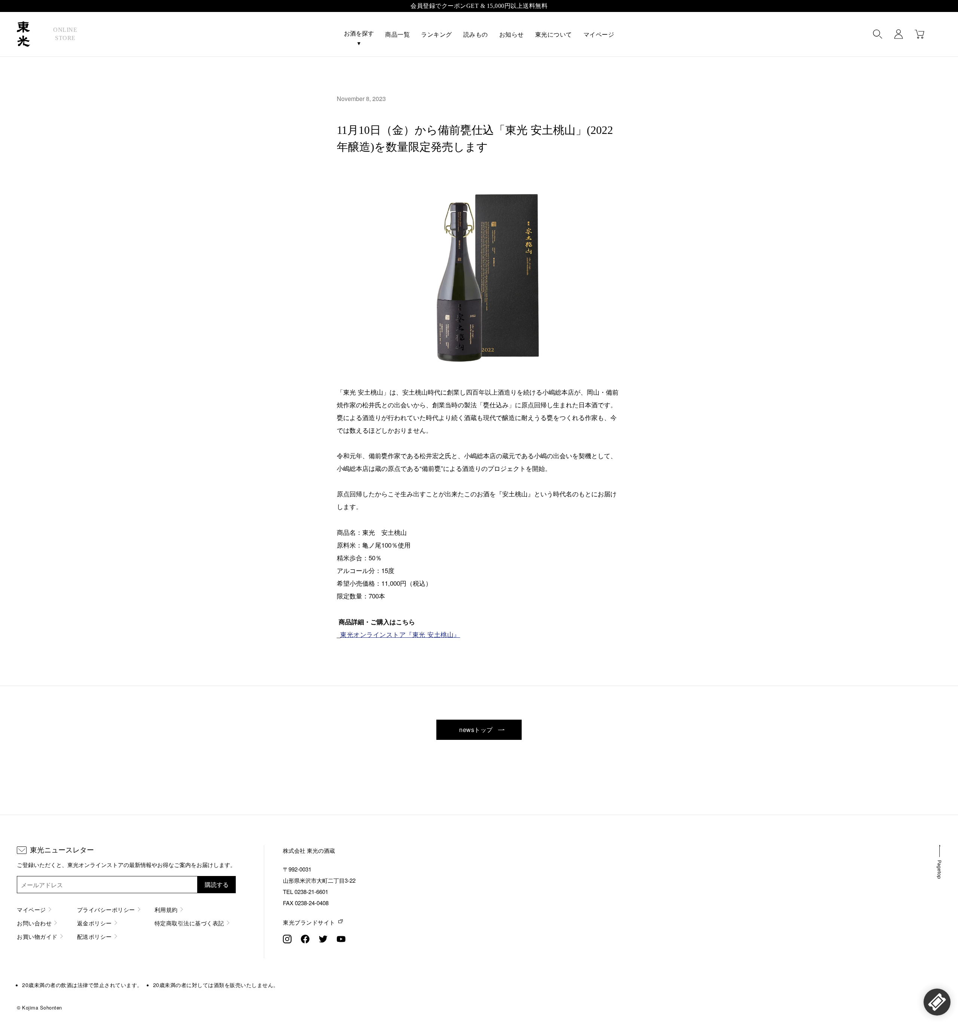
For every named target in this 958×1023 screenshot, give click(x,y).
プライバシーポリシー (106, 909)
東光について (553, 34)
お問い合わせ (34, 923)
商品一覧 (397, 34)
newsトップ (476, 729)
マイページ (598, 34)
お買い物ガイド (37, 936)
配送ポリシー (94, 936)
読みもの (475, 34)
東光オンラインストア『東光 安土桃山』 (400, 634)
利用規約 (166, 909)
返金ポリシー (94, 923)
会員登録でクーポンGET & (479, 6)
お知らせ (511, 34)
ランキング (436, 34)
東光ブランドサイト (309, 922)
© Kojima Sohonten (39, 1007)
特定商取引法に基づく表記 (189, 923)
